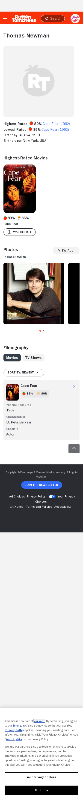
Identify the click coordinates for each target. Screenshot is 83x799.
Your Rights (14, 739)
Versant (39, 721)
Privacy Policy (14, 730)
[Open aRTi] (75, 18)
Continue (41, 790)
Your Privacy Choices (41, 777)
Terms (17, 725)
